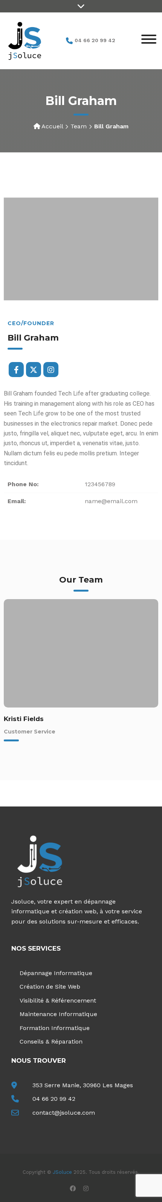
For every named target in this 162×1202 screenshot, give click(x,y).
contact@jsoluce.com (63, 1112)
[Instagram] (50, 369)
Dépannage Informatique (56, 973)
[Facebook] (16, 369)
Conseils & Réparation (51, 1041)
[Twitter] (33, 369)
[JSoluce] (24, 40)
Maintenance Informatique (58, 1014)
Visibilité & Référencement (58, 1000)
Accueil (52, 126)
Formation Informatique (55, 1028)
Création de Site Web (50, 986)
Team (78, 126)
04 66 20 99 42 (53, 1098)
